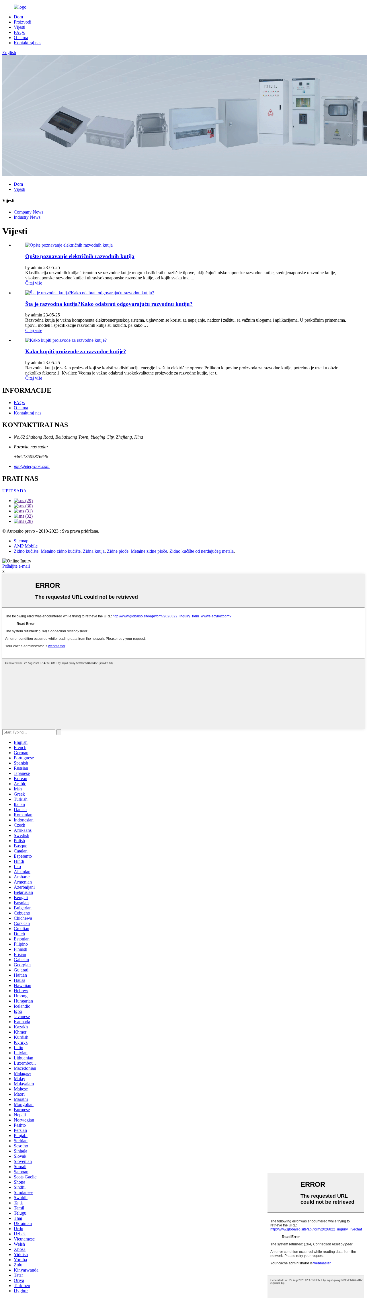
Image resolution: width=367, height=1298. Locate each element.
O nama (21, 37)
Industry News (27, 217)
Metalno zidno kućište (61, 551)
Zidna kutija (94, 551)
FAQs (19, 32)
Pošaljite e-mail (16, 566)
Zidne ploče (117, 551)
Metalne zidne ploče (149, 551)
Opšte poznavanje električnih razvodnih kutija (79, 256)
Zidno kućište (26, 551)
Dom (18, 16)
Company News (28, 212)
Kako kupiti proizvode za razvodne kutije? (75, 351)
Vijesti (19, 27)
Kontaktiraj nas (27, 42)
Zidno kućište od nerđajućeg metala (201, 551)
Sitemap (21, 540)
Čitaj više (33, 283)
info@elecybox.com (32, 466)
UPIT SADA (14, 490)
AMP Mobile (26, 546)
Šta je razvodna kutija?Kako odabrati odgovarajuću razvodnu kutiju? (109, 304)
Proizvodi (22, 22)
